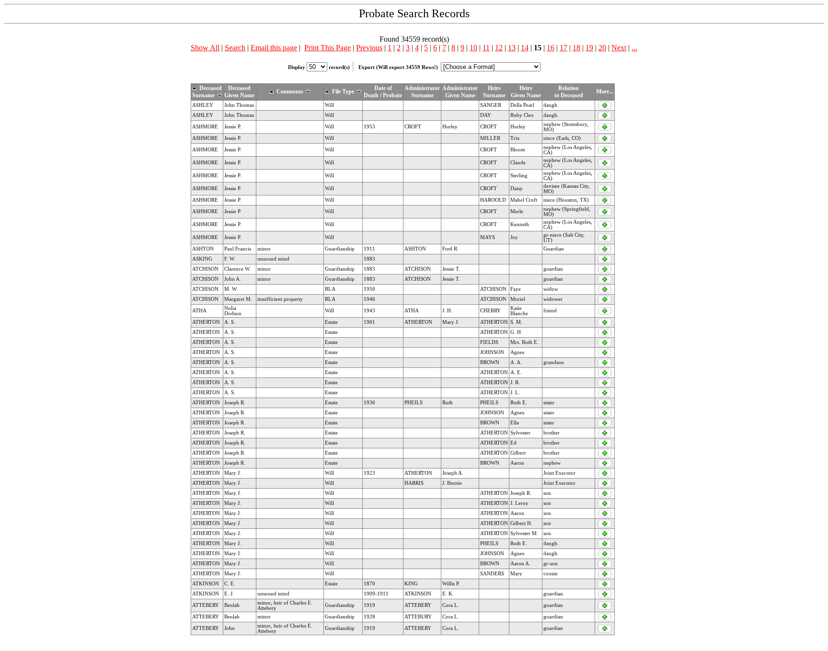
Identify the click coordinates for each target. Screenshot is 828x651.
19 (589, 48)
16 (550, 48)
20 (602, 48)
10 (473, 48)
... (634, 48)
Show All (205, 48)
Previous (369, 48)
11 (486, 48)
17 (563, 48)
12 (499, 48)
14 (525, 48)
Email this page (274, 48)
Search (235, 48)
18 (576, 48)
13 (512, 48)
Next (618, 48)
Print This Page (327, 48)
